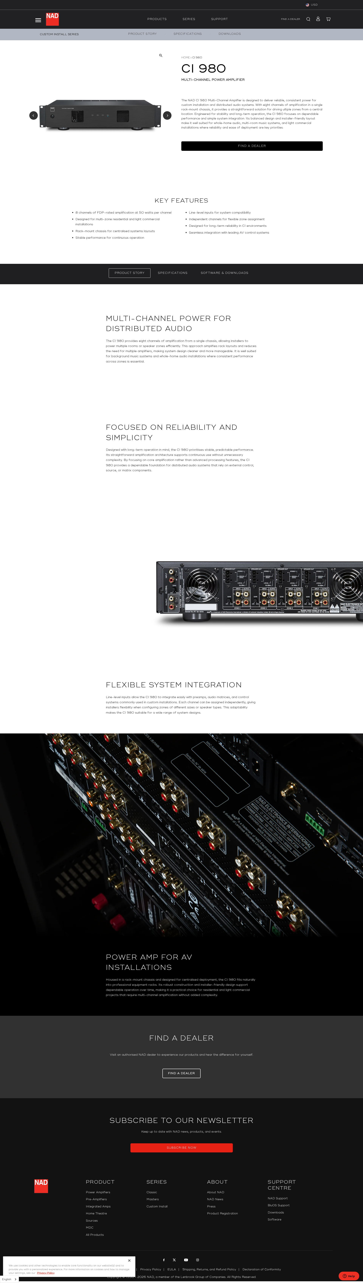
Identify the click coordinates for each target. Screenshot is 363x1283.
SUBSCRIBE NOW (181, 1148)
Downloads (276, 1212)
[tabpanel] (181, 650)
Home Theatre (96, 1213)
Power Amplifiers (98, 1192)
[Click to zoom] (160, 55)
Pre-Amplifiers (96, 1199)
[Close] (129, 1260)
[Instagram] (197, 1260)
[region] (181, 226)
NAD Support (278, 1198)
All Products (95, 1235)
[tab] (129, 273)
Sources (92, 1221)
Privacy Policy (150, 1269)
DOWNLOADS (230, 34)
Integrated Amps (98, 1206)
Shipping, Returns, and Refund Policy (209, 1269)
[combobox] (9, 1279)
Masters (153, 1199)
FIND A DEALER (290, 19)
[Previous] (33, 115)
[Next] (167, 115)
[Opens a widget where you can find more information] (348, 1276)
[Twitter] (174, 1260)
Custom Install (157, 1206)
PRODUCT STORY (142, 34)
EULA (172, 1269)
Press (211, 1206)
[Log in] (317, 19)
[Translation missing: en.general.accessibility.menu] (38, 19)
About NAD (215, 1192)
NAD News (215, 1199)
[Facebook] (163, 1260)
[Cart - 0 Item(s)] (328, 19)
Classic (152, 1192)
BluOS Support (279, 1205)
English (6, 1279)
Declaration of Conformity (262, 1269)
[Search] (308, 19)
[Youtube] (185, 1260)
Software (274, 1219)
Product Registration (222, 1213)
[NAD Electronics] (52, 19)
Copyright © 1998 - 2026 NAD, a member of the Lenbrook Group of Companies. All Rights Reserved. (181, 1277)
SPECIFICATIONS (188, 34)
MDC (89, 1228)
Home (185, 57)
